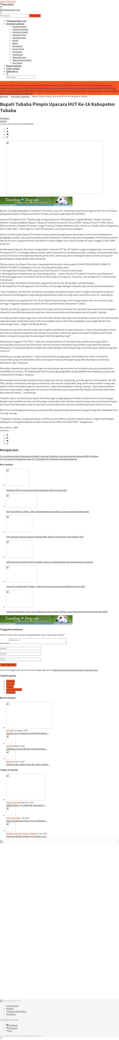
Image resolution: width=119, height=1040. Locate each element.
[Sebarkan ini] (7, 129)
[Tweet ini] (7, 131)
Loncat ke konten (8, 1)
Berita (9, 730)
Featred (10, 686)
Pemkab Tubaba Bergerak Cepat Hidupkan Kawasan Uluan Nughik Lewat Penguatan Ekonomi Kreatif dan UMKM (56, 611)
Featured (10, 681)
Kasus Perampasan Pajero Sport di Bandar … (27, 820)
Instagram (13, 1028)
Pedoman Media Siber (16, 1011)
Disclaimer (11, 1014)
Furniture (10, 683)
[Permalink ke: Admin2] (4, 118)
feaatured (10, 692)
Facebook (13, 1025)
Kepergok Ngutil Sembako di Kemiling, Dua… (27, 836)
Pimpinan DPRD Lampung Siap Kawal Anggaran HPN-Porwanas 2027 (30, 85)
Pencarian (34, 15)
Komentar (4, 643)
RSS (10, 1030)
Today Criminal (13, 802)
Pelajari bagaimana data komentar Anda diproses (75, 670)
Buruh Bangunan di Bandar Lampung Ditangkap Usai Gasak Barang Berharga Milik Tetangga (49, 456)
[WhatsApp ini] (7, 137)
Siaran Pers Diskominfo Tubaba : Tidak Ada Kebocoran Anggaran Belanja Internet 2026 (45, 586)
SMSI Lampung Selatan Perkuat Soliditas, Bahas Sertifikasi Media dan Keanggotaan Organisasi (49, 562)
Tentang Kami (12, 1005)
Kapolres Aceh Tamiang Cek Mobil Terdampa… (27, 733)
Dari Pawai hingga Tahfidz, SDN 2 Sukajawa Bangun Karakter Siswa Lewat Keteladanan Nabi (61, 88)
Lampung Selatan (14, 689)
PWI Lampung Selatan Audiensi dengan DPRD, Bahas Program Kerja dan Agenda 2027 (58, 89)
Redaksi (10, 1008)
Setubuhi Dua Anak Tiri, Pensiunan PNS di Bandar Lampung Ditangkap (38, 459)
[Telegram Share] (7, 134)
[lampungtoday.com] (10, 9)
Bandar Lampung (14, 833)
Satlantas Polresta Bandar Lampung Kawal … (26, 748)
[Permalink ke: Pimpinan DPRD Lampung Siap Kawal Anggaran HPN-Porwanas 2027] (17, 485)
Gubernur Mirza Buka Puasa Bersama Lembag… (28, 764)
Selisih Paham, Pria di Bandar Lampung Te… (26, 805)
